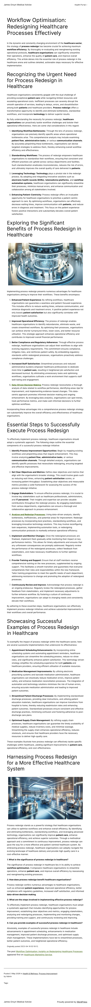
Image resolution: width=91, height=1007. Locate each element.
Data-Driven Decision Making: (26, 385)
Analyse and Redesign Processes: (29, 514)
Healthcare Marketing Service (38, 954)
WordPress (82, 1002)
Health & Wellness (30, 973)
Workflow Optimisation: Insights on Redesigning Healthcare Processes (49, 951)
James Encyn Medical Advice (18, 5)
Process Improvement (48, 973)
